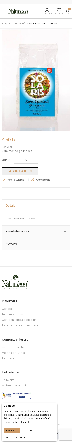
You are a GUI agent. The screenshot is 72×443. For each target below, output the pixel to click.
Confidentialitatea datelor (19, 320)
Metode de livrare (13, 353)
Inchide (27, 430)
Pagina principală (13, 23)
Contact (7, 309)
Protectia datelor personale (20, 325)
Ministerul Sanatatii (14, 385)
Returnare (8, 358)
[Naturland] (18, 11)
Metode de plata (13, 347)
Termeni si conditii (13, 314)
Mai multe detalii (15, 437)
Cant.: (6, 160)
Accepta (13, 430)
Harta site (8, 380)
